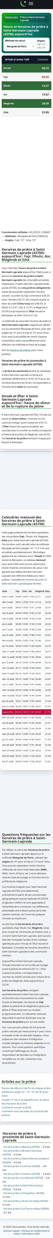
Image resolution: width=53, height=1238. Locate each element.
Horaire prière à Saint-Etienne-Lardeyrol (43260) (26, 1160)
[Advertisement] (26, 146)
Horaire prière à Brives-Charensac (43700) (22, 1152)
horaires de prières (20, 350)
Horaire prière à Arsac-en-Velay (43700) (25, 1200)
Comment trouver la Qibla (16, 1107)
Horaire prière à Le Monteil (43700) (23, 1177)
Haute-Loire (11, 17)
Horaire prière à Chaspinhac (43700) (23, 1193)
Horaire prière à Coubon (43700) (21, 1173)
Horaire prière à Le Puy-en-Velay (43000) (26, 1208)
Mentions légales (12, 1230)
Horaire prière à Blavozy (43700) (21, 1146)
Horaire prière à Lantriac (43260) (21, 1166)
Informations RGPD (31, 1233)
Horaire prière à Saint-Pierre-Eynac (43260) (23, 1187)
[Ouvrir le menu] (31, 3)
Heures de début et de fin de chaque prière (26, 1088)
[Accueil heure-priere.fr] (23, 3)
